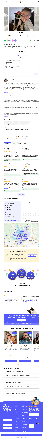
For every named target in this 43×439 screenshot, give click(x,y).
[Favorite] (20, 58)
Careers (23, 415)
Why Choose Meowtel (25, 412)
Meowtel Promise (7, 299)
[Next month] (38, 202)
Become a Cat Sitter (34, 414)
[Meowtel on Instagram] (38, 418)
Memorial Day (24, 427)
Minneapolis (17, 418)
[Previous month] (23, 202)
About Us (23, 407)
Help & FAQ (23, 418)
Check (36, 74)
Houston (16, 415)
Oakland (16, 421)
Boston (16, 409)
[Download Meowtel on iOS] (36, 423)
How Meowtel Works (25, 409)
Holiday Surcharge (13, 220)
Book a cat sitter (8, 419)
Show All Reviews (21, 194)
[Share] (23, 58)
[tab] (18, 364)
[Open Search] (39, 2)
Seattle (16, 430)
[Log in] (6, 2)
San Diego (16, 427)
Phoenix (16, 424)
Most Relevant (7, 143)
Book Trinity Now (21, 320)
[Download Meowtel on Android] (38, 423)
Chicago (16, 410)
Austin (16, 407)
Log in (7, 424)
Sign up (7, 427)
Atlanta (16, 406)
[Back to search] (4, 2)
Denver (16, 413)
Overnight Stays (24, 424)
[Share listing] (30, 8)
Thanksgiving (24, 430)
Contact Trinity (32, 255)
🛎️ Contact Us (32, 426)
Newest (14, 143)
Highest (19, 143)
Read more (6, 157)
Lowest (24, 143)
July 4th (23, 428)
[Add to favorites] (32, 8)
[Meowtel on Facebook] (36, 418)
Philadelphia (17, 422)
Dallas (16, 412)
